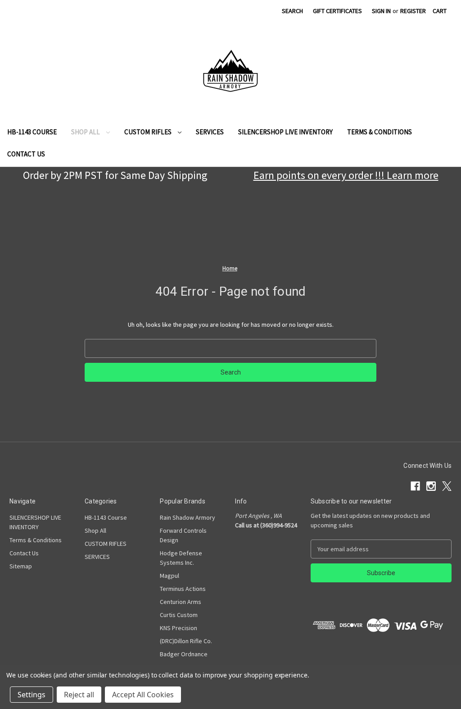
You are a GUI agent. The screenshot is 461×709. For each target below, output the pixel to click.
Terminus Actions (183, 589)
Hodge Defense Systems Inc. (181, 558)
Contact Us (26, 154)
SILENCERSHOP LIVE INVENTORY (285, 132)
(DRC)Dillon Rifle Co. (186, 641)
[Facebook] (235, 12)
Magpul (169, 576)
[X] (266, 12)
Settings (31, 695)
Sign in (381, 11)
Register (413, 11)
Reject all (79, 695)
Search (292, 11)
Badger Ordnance (184, 654)
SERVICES (210, 132)
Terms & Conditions (379, 132)
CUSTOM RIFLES (148, 132)
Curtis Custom (179, 615)
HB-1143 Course (32, 132)
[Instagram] (251, 12)
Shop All (86, 132)
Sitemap (20, 566)
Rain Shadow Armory (187, 517)
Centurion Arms (180, 602)
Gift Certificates (337, 11)
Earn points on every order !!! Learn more (345, 175)
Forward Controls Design (183, 535)
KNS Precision (178, 628)
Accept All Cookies (143, 695)
